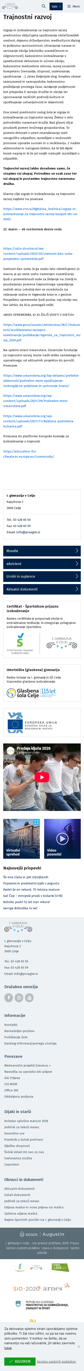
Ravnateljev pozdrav (19, 1031)
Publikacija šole (16, 1037)
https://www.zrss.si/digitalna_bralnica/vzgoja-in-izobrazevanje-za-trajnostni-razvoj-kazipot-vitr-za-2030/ (40, 214)
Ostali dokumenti (17, 1195)
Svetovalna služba (18, 1158)
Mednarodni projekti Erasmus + (27, 1065)
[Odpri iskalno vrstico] (43, 6)
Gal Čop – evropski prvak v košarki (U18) (32, 896)
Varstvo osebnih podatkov (23, 1248)
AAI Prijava (12, 1078)
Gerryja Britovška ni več (20, 908)
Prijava (74, 1243)
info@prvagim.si (28, 532)
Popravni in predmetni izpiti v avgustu (31, 883)
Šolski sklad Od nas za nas (24, 1152)
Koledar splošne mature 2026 (26, 1121)
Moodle (12, 551)
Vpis (55, 6)
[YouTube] (29, 997)
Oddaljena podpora (18, 1096)
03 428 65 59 (22, 526)
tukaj (8, 1348)
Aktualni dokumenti (21, 589)
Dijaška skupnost (17, 1146)
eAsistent (13, 564)
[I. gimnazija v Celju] (10, 6)
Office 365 (11, 1090)
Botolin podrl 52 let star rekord (26, 902)
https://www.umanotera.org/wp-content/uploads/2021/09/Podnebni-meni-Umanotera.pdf (35, 401)
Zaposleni (11, 1164)
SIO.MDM (10, 1084)
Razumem (23, 1361)
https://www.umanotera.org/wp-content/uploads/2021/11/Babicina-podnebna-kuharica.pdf (39, 421)
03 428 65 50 (22, 520)
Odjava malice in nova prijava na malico (34, 1207)
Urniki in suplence (20, 576)
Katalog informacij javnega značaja (30, 1043)
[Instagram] (19, 997)
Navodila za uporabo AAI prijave (28, 1072)
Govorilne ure (14, 1133)
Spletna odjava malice (20, 1213)
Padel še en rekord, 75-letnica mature (31, 890)
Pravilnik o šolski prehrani (23, 1140)
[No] (78, 1346)
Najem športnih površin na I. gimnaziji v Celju (37, 1220)
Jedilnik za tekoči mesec (21, 1127)
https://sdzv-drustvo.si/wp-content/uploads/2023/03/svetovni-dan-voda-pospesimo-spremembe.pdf (38, 254)
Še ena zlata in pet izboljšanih (25, 877)
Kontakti (10, 1025)
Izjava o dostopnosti (55, 1248)
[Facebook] (8, 997)
